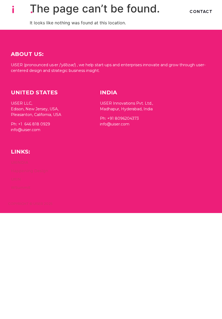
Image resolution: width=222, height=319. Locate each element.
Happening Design (29, 170)
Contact (201, 11)
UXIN (16, 179)
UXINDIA (19, 162)
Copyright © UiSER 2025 (30, 204)
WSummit (20, 187)
